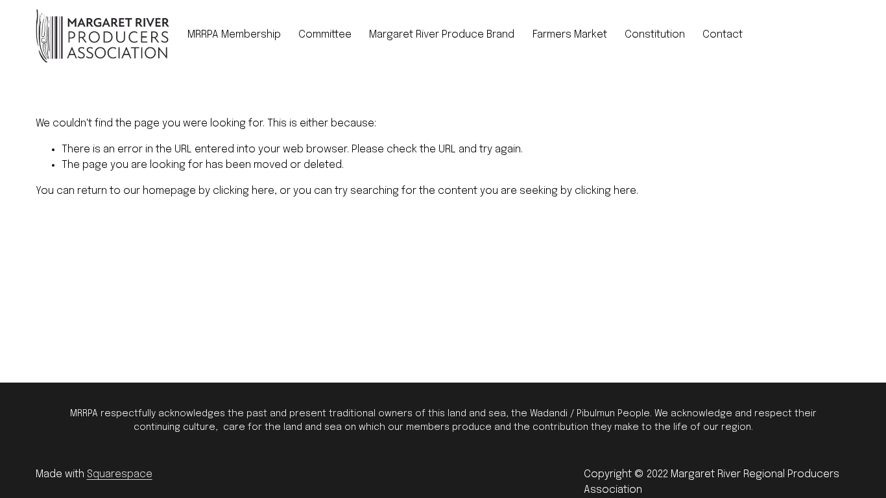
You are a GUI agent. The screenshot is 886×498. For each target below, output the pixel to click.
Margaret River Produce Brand (441, 34)
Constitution (655, 34)
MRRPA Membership (234, 34)
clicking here (243, 190)
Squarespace (119, 474)
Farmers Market (570, 34)
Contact (722, 34)
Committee (325, 34)
